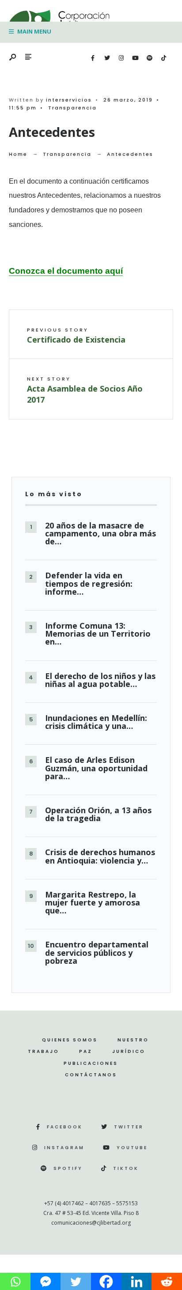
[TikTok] (163, 58)
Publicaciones (91, 1063)
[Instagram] (121, 58)
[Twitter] (107, 58)
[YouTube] (135, 58)
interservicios (69, 99)
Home (18, 154)
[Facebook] (93, 58)
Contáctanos (91, 1074)
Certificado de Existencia (76, 335)
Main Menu (33, 31)
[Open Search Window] (13, 58)
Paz (85, 1051)
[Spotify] (149, 58)
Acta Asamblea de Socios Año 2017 (85, 390)
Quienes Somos (70, 1040)
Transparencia (72, 107)
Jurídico (128, 1051)
